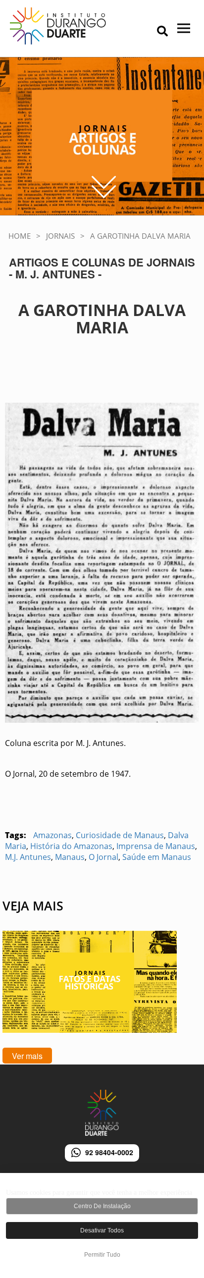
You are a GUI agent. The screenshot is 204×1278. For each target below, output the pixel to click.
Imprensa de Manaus (155, 846)
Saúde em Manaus (156, 857)
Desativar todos (102, 1230)
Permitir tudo (102, 1254)
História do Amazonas (71, 846)
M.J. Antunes (28, 857)
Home (19, 236)
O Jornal (103, 857)
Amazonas (52, 835)
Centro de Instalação (102, 1206)
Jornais (60, 236)
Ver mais (27, 1056)
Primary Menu (148, 32)
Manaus (70, 857)
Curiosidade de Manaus (120, 835)
